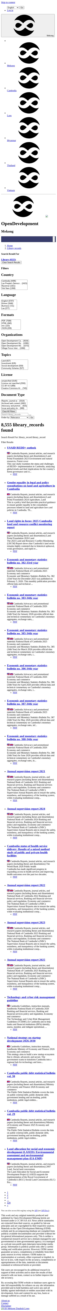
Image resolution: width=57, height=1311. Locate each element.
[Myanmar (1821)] (14, 286)
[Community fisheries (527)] (14, 368)
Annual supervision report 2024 (26, 808)
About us (5, 1300)
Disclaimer (6, 1306)
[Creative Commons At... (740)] (14, 388)
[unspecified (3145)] (14, 381)
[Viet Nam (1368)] (14, 288)
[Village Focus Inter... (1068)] (15, 348)
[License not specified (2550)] (14, 383)
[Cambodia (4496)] (14, 281)
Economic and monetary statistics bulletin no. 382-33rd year (27, 561)
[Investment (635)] (14, 363)
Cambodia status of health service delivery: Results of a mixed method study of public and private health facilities (28, 851)
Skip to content (8, 2)
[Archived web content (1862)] (14, 403)
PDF (15, 474)
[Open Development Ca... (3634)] (15, 341)
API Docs (45, 1210)
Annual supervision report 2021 (26, 771)
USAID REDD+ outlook (21, 447)
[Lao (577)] (9, 308)
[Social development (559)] (14, 366)
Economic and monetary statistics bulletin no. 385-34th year (27, 632)
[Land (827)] (14, 361)
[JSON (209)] (11, 328)
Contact (4, 1303)
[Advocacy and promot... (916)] (14, 406)
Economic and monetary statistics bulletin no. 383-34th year (27, 596)
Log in (10, 10)
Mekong (50, 36)
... (8, 1200)
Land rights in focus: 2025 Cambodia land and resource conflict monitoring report (29, 524)
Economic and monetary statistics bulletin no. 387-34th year (27, 702)
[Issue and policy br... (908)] (14, 408)
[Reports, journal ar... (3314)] (14, 401)
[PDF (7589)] (11, 321)
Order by (5, 417)
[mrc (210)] (11, 326)
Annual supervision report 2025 (26, 959)
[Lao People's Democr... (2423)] (14, 283)
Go (22, 8)
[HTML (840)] (11, 323)
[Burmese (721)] (9, 306)
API (35, 1210)
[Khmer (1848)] (9, 303)
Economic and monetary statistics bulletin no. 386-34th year (27, 667)
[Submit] (30, 415)
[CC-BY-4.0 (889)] (14, 386)
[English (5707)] (9, 301)
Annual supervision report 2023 (26, 922)
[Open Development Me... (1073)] (15, 346)
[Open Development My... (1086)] (15, 343)
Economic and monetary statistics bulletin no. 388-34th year (27, 738)
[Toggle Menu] (54, 239)
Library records (14, 248)
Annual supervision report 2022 (26, 885)
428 (9, 1203)
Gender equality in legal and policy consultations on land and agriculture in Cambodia (31, 485)
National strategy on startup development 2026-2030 (24, 1039)
